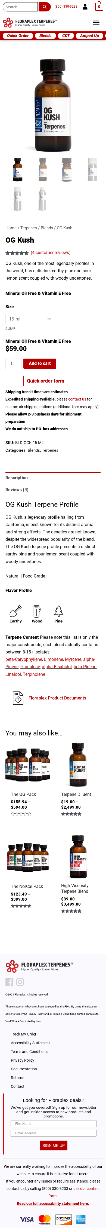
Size (9, 306)
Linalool (13, 674)
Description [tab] (16, 477)
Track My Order (23, 1034)
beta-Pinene (85, 666)
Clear (10, 329)
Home (11, 227)
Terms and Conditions (29, 1051)
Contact (17, 1086)
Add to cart (40, 363)
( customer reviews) (51, 252)
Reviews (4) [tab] (17, 489)
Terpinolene (34, 674)
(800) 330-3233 (66, 6)
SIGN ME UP (53, 1145)
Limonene (53, 659)
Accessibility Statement (30, 1043)
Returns (17, 1078)
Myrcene (73, 659)
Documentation (24, 1069)
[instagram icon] (20, 982)
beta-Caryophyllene (23, 659)
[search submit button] (46, 7)
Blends (47, 227)
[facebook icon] (9, 982)
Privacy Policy (22, 1060)
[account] (85, 7)
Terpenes (28, 227)
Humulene (30, 666)
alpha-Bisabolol (57, 666)
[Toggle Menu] (96, 23)
